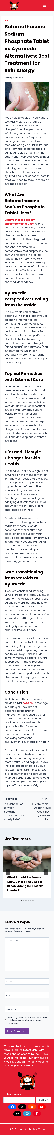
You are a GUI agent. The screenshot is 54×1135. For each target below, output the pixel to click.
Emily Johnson (14, 77)
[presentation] (27, 859)
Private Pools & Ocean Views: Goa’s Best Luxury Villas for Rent (41, 809)
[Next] (46, 872)
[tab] (21, 900)
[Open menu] (44, 5)
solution (28, 703)
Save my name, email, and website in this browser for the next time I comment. (28, 1020)
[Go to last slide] (8, 872)
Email (10, 995)
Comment (13, 940)
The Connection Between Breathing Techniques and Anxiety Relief (13, 809)
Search (43, 1099)
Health (8, 21)
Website (11, 1009)
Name (10, 981)
